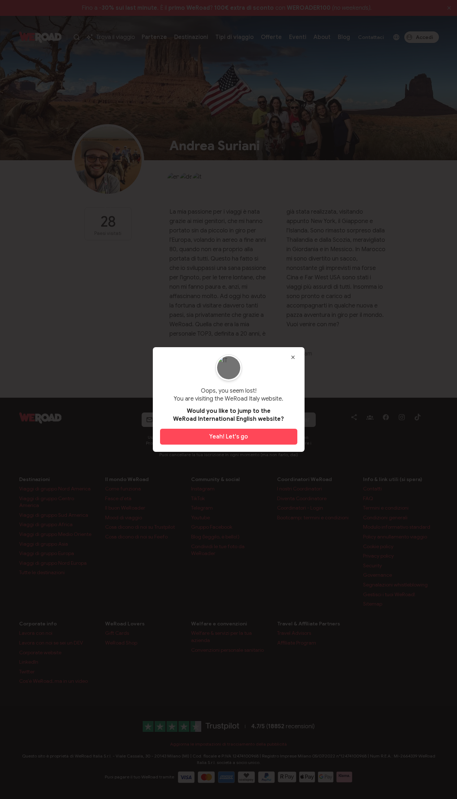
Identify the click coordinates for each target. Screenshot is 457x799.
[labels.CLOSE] (293, 357)
